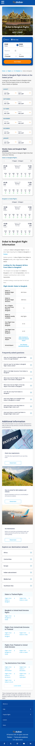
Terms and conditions (21, 737)
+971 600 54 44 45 (17, 740)
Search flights (17, 61)
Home (3, 71)
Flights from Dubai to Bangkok (8, 600)
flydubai (5, 254)
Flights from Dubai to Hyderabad (23, 675)
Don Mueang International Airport (23, 345)
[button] (17, 358)
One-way (15, 39)
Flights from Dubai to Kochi (9, 681)
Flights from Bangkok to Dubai (8, 617)
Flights (9, 71)
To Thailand (17, 71)
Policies (9, 737)
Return (7, 39)
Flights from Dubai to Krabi (24, 599)
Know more (13, 463)
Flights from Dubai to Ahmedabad (8, 668)
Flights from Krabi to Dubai (24, 651)
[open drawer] (2, 2)
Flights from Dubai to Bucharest (8, 675)
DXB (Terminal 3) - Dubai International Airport (24, 338)
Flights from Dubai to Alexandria (23, 668)
